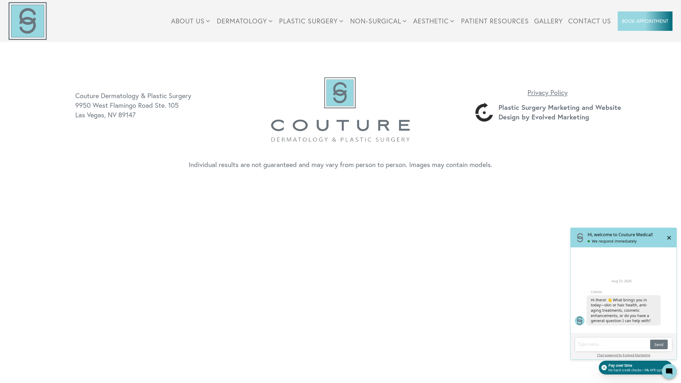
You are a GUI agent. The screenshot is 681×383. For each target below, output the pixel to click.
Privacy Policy (548, 92)
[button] (191, 21)
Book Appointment (645, 21)
